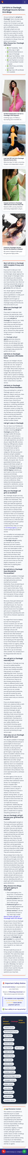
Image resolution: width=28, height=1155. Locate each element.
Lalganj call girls (8, 1052)
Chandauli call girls (9, 1068)
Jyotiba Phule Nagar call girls (12, 1076)
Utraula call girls (8, 1039)
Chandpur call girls (9, 1072)
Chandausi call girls (9, 1100)
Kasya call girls (8, 1048)
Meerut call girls (8, 1044)
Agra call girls (8, 1036)
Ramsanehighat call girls (11, 1031)
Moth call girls (19, 1048)
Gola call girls (8, 1088)
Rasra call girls (8, 1060)
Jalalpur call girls (8, 1084)
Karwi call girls (8, 1096)
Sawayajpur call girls (9, 1080)
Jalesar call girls (8, 1064)
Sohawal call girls (9, 1056)
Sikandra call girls (9, 1027)
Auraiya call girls (8, 1092)
